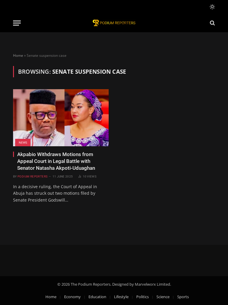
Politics (142, 296)
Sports (183, 296)
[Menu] (17, 23)
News (23, 142)
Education (97, 296)
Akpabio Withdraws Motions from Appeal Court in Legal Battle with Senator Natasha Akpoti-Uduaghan (56, 161)
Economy (72, 296)
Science (163, 296)
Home (18, 55)
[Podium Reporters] (114, 23)
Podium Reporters (33, 176)
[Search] (212, 23)
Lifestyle (121, 296)
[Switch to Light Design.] (211, 7)
